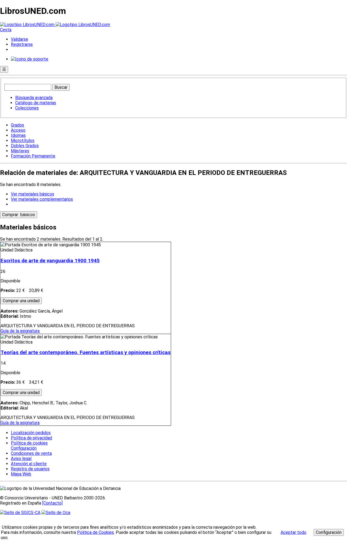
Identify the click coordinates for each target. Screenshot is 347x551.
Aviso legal (21, 458)
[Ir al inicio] (55, 24)
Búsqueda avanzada (34, 97)
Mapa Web (21, 474)
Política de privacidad (31, 437)
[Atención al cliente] (29, 59)
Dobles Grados (25, 145)
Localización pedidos (31, 432)
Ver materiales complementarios (42, 199)
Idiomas (18, 135)
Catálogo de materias (35, 102)
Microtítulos (22, 140)
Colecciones (27, 108)
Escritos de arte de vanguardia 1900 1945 (50, 261)
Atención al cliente (29, 463)
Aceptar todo (293, 532)
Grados (17, 125)
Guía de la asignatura (20, 330)
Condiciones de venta (31, 453)
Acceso (18, 130)
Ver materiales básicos (32, 194)
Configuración (23, 448)
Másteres (20, 150)
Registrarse (22, 44)
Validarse (19, 39)
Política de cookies (29, 443)
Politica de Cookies (95, 532)
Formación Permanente (33, 156)
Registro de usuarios (30, 468)
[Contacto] (52, 503)
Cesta (5, 29)
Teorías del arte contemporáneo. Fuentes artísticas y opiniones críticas (86, 352)
